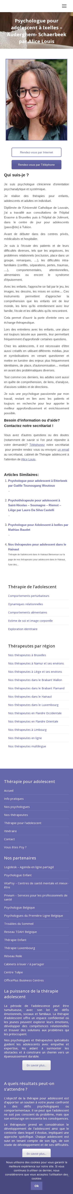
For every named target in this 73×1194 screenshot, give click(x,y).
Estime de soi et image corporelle (30, 621)
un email (63, 449)
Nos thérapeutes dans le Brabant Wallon (35, 680)
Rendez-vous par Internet (36, 152)
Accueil (8, 790)
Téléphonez (37, 444)
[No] (68, 1176)
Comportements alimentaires (27, 612)
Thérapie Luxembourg (19, 948)
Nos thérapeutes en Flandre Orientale (33, 721)
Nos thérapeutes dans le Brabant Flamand (36, 688)
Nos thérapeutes (16, 815)
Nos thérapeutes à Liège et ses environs (35, 672)
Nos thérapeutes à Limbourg (27, 730)
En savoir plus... (36, 1065)
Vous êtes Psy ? (15, 847)
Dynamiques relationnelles (25, 604)
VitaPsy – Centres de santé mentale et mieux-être (36, 885)
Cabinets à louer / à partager (24, 964)
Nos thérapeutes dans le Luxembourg (33, 705)
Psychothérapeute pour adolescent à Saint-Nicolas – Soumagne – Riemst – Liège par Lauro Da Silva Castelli (34, 505)
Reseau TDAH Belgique (20, 932)
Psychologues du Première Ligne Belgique (33, 915)
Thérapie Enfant (15, 940)
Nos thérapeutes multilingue (27, 746)
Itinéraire (10, 831)
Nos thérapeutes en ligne (25, 738)
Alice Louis (28, 459)
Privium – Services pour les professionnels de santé (36, 897)
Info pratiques (14, 799)
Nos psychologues (17, 807)
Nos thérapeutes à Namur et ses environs (36, 663)
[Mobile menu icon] (64, 6)
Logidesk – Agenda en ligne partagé (29, 867)
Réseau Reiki (13, 956)
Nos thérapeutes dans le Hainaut (30, 696)
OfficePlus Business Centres (24, 980)
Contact (9, 839)
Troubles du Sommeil (18, 924)
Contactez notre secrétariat (27, 426)
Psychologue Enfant (18, 875)
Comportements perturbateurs (28, 596)
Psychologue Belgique (19, 907)
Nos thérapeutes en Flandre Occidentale (35, 713)
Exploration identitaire (23, 629)
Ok (36, 1186)
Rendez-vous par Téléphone (36, 164)
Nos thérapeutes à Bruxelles (27, 655)
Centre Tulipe (13, 972)
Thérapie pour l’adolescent (22, 823)
